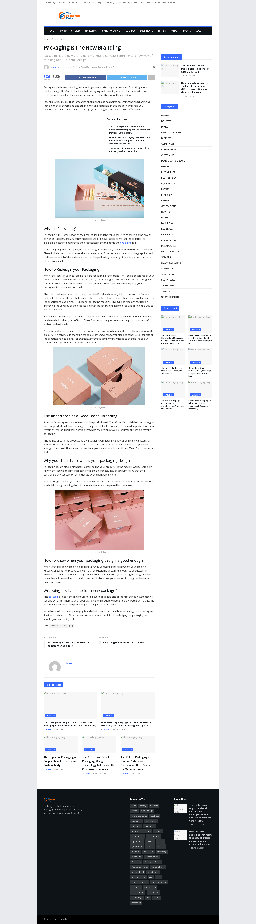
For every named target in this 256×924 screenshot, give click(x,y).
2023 (134, 806)
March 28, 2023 (99, 773)
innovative (148, 852)
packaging (126, 242)
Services (87, 2)
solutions (167, 268)
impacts (160, 846)
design (165, 166)
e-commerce (168, 172)
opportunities (151, 857)
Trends (142, 2)
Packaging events (140, 867)
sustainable (168, 279)
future (165, 200)
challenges (137, 821)
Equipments (133, 2)
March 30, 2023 (118, 729)
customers (167, 155)
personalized (168, 245)
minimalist (136, 857)
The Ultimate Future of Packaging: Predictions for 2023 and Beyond (195, 68)
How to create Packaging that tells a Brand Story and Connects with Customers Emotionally (199, 404)
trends (157, 897)
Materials (122, 2)
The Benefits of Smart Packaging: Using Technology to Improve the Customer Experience (199, 372)
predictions (153, 872)
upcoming (136, 903)
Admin (56, 67)
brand (164, 126)
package (53, 596)
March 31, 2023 (60, 729)
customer (136, 826)
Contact (171, 2)
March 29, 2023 (60, 769)
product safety (170, 251)
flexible (150, 841)
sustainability (138, 892)
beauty (165, 115)
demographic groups (173, 160)
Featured (102, 67)
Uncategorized (170, 296)
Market (150, 2)
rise (151, 877)
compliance (168, 143)
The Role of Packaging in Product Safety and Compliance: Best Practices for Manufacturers (172, 404)
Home (71, 2)
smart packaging (171, 262)
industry (135, 852)
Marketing (96, 2)
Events (157, 2)
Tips (148, 897)
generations (168, 206)
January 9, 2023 (70, 67)
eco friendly (153, 836)
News (164, 2)
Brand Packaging (110, 2)
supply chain (168, 274)
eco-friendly (168, 177)
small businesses (139, 882)
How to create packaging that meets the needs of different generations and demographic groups (129, 140)
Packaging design (153, 862)
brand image (147, 811)
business (166, 138)
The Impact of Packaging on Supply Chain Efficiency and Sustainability (60, 761)
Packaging (68, 626)
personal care (169, 240)
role (159, 877)
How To (79, 2)
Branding (55, 626)
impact (150, 846)
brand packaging (139, 816)
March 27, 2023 (137, 773)
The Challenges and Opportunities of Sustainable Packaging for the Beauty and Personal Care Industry (130, 129)
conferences (168, 149)
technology (168, 285)
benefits (166, 121)
